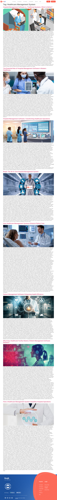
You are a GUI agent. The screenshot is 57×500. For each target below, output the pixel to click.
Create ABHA (31, 1)
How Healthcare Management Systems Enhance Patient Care (23, 223)
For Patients (25, 1)
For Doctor (14, 1)
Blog (40, 1)
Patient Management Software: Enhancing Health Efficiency (23, 294)
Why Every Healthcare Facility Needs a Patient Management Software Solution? (26, 341)
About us (36, 1)
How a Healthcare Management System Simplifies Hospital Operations (27, 402)
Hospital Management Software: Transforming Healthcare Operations (26, 119)
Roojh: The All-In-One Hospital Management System (21, 171)
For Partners (19, 1)
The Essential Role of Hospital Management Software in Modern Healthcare (24, 69)
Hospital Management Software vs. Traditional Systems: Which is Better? (27, 7)
